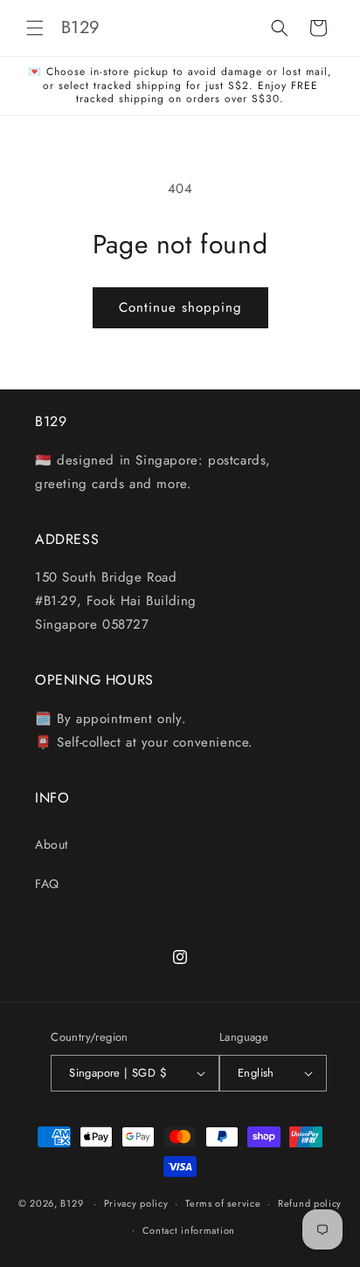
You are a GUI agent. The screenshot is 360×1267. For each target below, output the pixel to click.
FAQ (47, 883)
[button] (35, 28)
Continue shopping (180, 307)
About (51, 844)
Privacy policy (136, 1203)
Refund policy (310, 1203)
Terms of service (222, 1203)
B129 (71, 1203)
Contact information (188, 1230)
